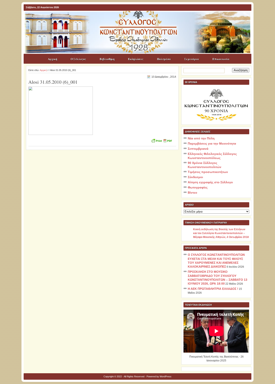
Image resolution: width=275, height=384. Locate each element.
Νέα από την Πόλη (201, 138)
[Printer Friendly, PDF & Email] (162, 140)
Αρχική (52, 59)
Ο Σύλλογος (78, 59)
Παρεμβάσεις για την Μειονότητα (212, 143)
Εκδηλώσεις (136, 59)
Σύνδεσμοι (195, 177)
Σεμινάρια (191, 59)
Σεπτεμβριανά (198, 148)
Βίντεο (192, 192)
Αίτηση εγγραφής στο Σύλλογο (210, 182)
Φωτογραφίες (198, 187)
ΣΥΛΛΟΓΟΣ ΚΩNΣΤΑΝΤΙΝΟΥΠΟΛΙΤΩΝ (139, 19)
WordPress (165, 376)
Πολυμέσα (164, 59)
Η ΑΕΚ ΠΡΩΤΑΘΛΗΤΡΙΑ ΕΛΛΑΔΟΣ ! (213, 288)
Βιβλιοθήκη (107, 59)
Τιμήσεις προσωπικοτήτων (208, 172)
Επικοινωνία (220, 59)
